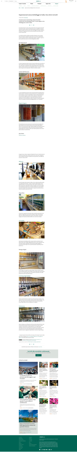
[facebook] (39, 449)
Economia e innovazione (35, 5)
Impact (56, 3)
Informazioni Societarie (33, 444)
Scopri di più (40, 346)
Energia (29, 5)
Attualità (20, 437)
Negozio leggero (23, 103)
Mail (29, 442)
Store (7, 1)
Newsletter (11, 1)
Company (30, 437)
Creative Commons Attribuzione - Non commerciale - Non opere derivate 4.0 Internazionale (32, 340)
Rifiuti (29, 341)
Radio (31, 3)
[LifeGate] (38, 1)
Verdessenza (22, 306)
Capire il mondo (22, 3)
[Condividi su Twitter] (31, 25)
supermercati (38, 341)
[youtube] (46, 449)
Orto (40, 413)
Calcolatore (21, 447)
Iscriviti (38, 355)
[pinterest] (43, 449)
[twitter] (41, 449)
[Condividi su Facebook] (29, 25)
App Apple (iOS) (21, 439)
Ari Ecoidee (21, 220)
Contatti (30, 438)
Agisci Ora (48, 3)
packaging (34, 341)
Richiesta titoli (21, 444)
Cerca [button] (16, 1)
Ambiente (20, 5)
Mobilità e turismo (43, 5)
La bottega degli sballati (24, 275)
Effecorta (21, 161)
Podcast (39, 3)
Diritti (24, 5)
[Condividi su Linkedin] (33, 25)
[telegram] (51, 449)
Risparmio (31, 341)
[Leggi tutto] (57, 360)
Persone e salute (55, 5)
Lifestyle (51, 378)
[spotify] (44, 449)
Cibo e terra (49, 5)
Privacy (30, 443)
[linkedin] (49, 449)
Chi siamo (30, 439)
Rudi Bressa (26, 17)
